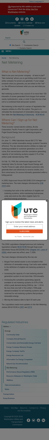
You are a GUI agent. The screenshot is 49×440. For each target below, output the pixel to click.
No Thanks (18, 237)
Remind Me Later (28, 237)
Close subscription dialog (47, 200)
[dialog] (24, 220)
